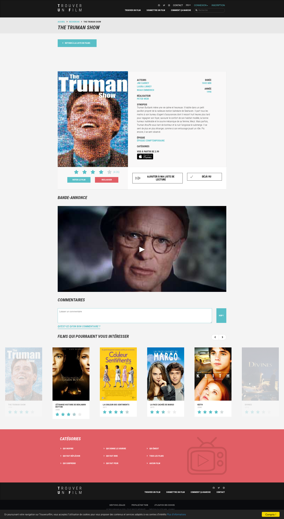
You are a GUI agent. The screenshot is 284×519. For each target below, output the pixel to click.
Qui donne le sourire (116, 448)
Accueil (61, 22)
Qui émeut (154, 448)
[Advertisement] (142, 58)
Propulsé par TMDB (139, 505)
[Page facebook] (159, 5)
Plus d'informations (176, 514)
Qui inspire (68, 448)
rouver (71, 8)
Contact (178, 5)
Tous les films (156, 456)
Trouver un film (133, 10)
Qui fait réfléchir (71, 456)
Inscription (218, 5)
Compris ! (270, 514)
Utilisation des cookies (164, 505)
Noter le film (78, 180)
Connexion (200, 5)
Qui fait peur (112, 463)
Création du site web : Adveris (162, 509)
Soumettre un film (156, 10)
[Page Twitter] (164, 5)
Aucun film (154, 463)
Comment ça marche (181, 10)
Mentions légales (117, 505)
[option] (71, 383)
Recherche (74, 22)
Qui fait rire (112, 456)
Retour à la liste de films (77, 43)
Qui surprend (69, 463)
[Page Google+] (169, 5)
